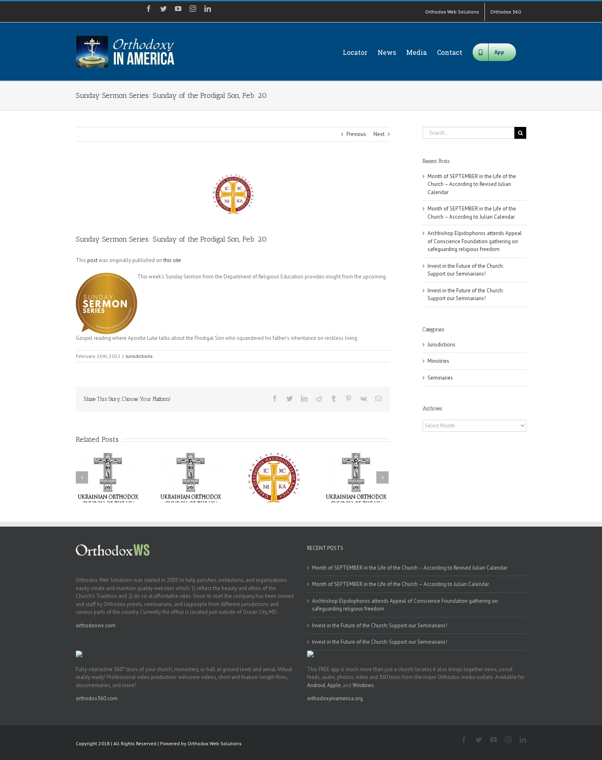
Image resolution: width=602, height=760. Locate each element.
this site (172, 260)
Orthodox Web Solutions (215, 743)
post (92, 260)
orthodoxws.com (95, 625)
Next (379, 134)
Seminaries (440, 377)
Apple (334, 685)
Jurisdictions (139, 356)
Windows (363, 685)
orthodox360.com (97, 698)
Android (316, 685)
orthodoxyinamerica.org (335, 698)
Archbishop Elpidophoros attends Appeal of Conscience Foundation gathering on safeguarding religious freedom (475, 241)
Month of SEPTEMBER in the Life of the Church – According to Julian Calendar (400, 584)
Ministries (438, 360)
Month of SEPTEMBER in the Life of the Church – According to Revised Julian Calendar (472, 184)
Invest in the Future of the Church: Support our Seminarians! (379, 625)
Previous (356, 134)
